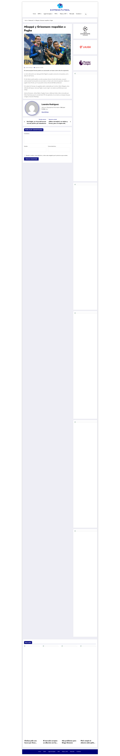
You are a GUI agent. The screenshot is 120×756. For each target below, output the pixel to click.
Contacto (78, 14)
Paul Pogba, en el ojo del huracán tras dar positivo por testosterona (36, 122)
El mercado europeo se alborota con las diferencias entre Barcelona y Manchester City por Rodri (50, 742)
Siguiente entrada (53, 119)
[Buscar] (85, 14)
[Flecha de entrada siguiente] (70, 122)
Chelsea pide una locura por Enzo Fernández (30, 742)
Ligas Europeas (48, 14)
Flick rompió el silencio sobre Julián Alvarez (88, 742)
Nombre (26, 146)
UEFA (39, 14)
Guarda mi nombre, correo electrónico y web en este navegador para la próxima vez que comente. (47, 155)
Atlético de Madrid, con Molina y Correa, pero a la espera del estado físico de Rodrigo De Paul (58, 123)
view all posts (45, 112)
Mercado (71, 14)
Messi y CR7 (63, 14)
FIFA (56, 14)
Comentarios (26, 133)
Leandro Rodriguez (29, 67)
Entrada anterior (42, 119)
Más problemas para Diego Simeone (69, 742)
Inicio (34, 14)
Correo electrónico (52, 146)
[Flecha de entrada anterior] (24, 122)
